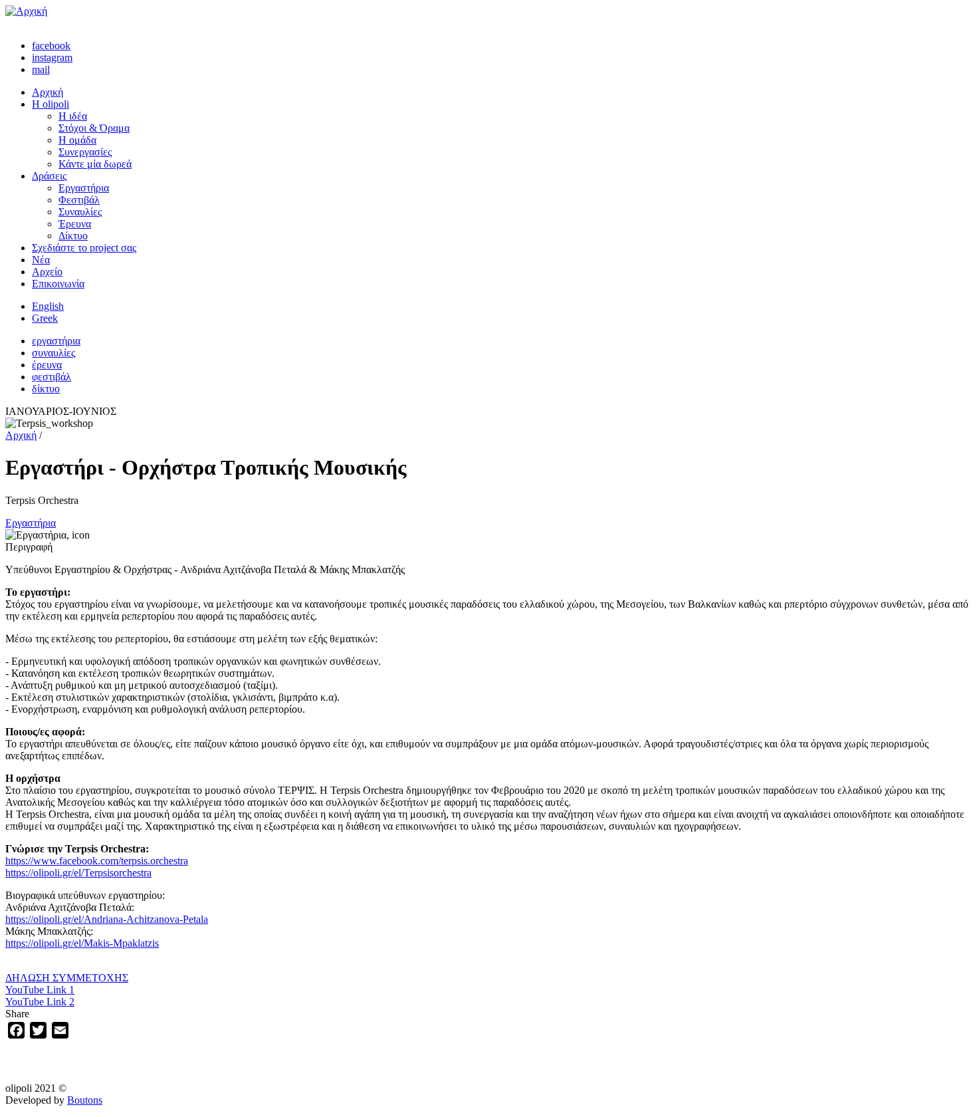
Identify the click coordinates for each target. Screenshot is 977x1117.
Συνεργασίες (85, 152)
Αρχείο (47, 271)
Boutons (84, 1100)
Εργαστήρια (83, 187)
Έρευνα (74, 223)
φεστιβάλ (51, 376)
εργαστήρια (56, 340)
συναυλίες (53, 352)
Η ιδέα (72, 116)
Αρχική (47, 92)
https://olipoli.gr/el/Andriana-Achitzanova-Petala (106, 919)
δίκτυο (46, 388)
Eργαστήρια (30, 523)
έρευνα (47, 364)
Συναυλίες (80, 211)
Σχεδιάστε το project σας (84, 247)
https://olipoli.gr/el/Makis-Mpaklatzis (82, 943)
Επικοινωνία (58, 283)
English (48, 306)
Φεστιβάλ (79, 199)
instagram (52, 57)
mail (41, 69)
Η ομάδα (77, 140)
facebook (51, 45)
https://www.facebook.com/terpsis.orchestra (96, 860)
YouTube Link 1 (39, 989)
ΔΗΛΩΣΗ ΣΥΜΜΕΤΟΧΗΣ (66, 977)
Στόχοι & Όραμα (94, 128)
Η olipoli (50, 104)
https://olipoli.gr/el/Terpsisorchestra (78, 872)
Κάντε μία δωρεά (95, 164)
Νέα (41, 259)
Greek (45, 318)
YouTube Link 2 (39, 1001)
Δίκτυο (73, 235)
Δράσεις (49, 176)
